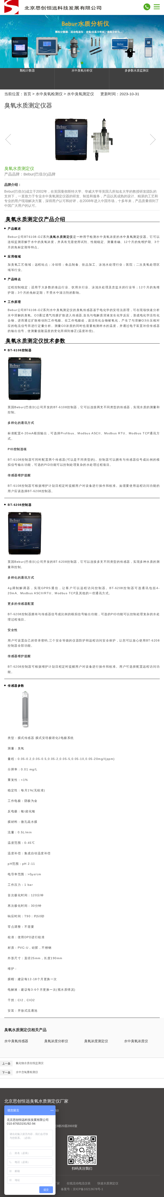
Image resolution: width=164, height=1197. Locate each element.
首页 (27, 94)
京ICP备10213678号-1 (88, 1189)
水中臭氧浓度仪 (136, 1041)
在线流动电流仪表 (79, 1183)
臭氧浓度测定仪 (96, 1041)
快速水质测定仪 (107, 1183)
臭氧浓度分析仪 (56, 1041)
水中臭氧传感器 (16, 1041)
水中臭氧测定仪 (80, 94)
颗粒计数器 (27, 70)
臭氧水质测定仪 (61, 236)
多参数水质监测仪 (137, 70)
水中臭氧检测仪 (49, 94)
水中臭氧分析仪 (82, 70)
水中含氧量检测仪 (27, 1072)
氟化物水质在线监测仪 (30, 1063)
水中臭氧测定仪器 (133, 236)
